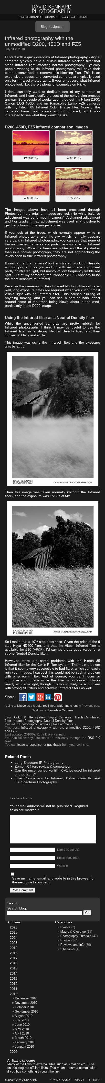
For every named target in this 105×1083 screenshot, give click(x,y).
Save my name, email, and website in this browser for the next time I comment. (53, 880)
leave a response (29, 744)
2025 (14, 932)
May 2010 (22, 1029)
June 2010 (22, 1024)
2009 (14, 1052)
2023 (14, 943)
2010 (14, 994)
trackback (54, 744)
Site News (67, 949)
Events (65, 927)
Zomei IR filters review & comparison (43, 766)
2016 (14, 963)
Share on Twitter (31, 697)
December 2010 (26, 998)
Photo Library (29, 17)
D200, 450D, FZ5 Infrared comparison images (46, 127)
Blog (83, 17)
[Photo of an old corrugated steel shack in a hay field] (52, 485)
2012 (14, 984)
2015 (14, 968)
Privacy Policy (60, 1079)
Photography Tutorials (34, 724)
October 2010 (24, 1007)
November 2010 (26, 1003)
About (79, 1079)
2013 (14, 978)
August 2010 (23, 1016)
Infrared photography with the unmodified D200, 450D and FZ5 (43, 41)
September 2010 (26, 1011)
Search (51, 17)
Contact (68, 17)
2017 (14, 958)
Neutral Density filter (58, 721)
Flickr (81, 84)
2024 (14, 937)
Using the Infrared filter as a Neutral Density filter (49, 317)
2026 (14, 927)
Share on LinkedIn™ (49, 697)
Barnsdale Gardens (60, 710)
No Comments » (64, 724)
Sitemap (94, 1079)
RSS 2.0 (94, 738)
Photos (65, 940)
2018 (14, 953)
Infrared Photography (27, 721)
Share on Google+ (40, 697)
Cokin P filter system (30, 717)
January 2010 (24, 1046)
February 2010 (25, 1042)
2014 (14, 973)
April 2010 (22, 1033)
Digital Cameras (59, 717)
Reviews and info (72, 945)
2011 (13, 989)
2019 (14, 948)
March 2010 (23, 1038)
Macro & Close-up (73, 931)
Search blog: (17, 908)
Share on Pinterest (58, 697)
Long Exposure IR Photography (39, 762)
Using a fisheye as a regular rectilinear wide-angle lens (41, 705)
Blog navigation (52, 27)
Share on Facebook (23, 697)
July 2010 (22, 1020)
